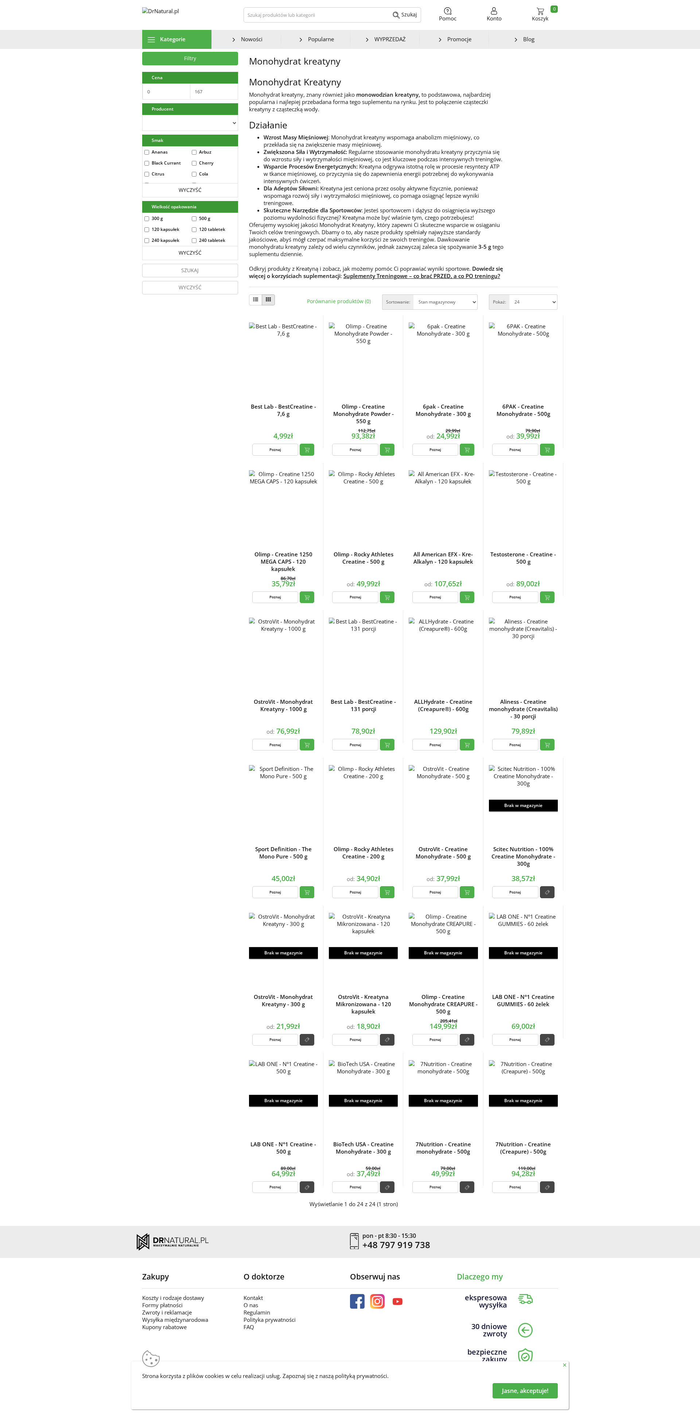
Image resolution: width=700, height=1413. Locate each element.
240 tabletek (212, 240)
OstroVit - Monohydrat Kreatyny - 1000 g (283, 705)
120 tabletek (212, 229)
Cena (157, 77)
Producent (163, 109)
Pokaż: (499, 302)
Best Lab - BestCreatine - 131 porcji (363, 705)
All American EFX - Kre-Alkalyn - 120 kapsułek (443, 558)
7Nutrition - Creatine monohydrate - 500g (443, 1147)
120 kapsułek (165, 229)
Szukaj (408, 14)
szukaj (190, 270)
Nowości (251, 39)
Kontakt (253, 1297)
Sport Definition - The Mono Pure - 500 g (283, 852)
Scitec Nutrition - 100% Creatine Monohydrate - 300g (523, 856)
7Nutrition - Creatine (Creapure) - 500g (523, 1147)
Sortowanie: (398, 302)
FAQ (249, 1327)
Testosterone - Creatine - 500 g (523, 558)
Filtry (190, 58)
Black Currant (166, 163)
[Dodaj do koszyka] (307, 449)
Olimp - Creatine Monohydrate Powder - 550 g (363, 414)
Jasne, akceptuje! (525, 1391)
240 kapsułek (165, 240)
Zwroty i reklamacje (167, 1312)
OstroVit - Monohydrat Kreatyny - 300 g (283, 1000)
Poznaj (275, 449)
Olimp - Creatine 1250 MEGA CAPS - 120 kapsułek (283, 561)
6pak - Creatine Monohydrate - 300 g (443, 410)
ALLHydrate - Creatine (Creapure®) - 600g (443, 705)
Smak (157, 140)
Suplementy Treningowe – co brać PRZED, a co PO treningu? (421, 275)
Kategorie (172, 39)
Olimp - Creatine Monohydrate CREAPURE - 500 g (443, 1004)
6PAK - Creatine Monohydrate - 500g (523, 410)
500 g (204, 218)
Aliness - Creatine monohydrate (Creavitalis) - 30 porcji (523, 709)
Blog (528, 39)
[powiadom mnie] (547, 892)
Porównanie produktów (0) (339, 301)
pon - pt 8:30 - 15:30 (389, 1236)
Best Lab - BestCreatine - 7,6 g (283, 410)
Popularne (321, 39)
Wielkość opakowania (174, 207)
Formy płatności (162, 1305)
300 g (157, 218)
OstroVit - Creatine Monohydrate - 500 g (443, 852)
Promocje (459, 39)
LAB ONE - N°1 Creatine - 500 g (283, 1147)
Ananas (160, 152)
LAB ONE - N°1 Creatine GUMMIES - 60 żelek (523, 1000)
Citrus (158, 174)
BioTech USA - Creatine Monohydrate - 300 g (363, 1147)
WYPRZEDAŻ (390, 39)
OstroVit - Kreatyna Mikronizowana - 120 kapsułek (363, 1004)
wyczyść (190, 189)
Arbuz (205, 152)
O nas (251, 1305)
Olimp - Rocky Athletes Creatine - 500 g (363, 558)
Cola (203, 174)
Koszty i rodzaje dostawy (173, 1297)
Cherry (206, 163)
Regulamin (257, 1312)
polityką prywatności (361, 1375)
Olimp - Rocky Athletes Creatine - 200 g (363, 852)
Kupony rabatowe (164, 1327)
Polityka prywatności (270, 1319)
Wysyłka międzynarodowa (175, 1319)
